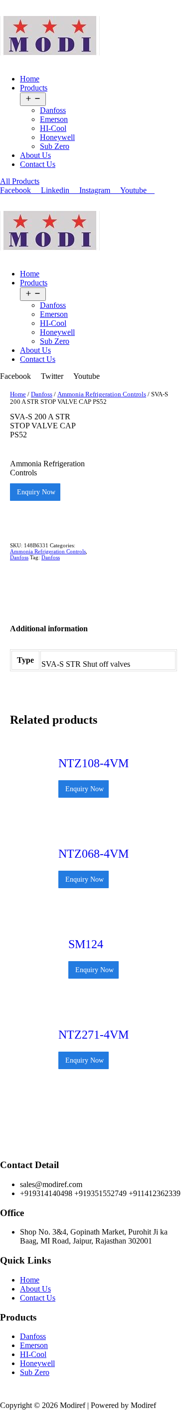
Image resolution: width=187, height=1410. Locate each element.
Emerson (54, 119)
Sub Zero (54, 146)
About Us (35, 155)
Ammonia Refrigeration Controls (101, 394)
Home (29, 78)
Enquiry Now (35, 492)
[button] (19, 181)
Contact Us (37, 164)
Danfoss (53, 110)
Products (33, 87)
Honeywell (57, 137)
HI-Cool (53, 128)
